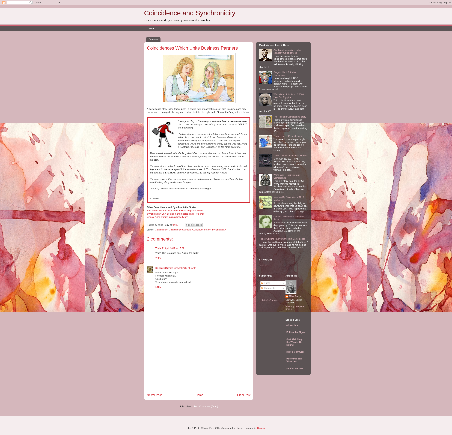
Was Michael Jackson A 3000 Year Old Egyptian (288, 96)
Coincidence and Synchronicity (189, 13)
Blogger (261, 428)
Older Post (243, 395)
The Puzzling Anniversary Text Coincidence (283, 239)
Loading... (264, 265)
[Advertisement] (198, 365)
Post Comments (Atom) (206, 406)
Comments (269, 288)
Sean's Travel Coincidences (287, 136)
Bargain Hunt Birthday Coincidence (284, 73)
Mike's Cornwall (270, 300)
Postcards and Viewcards (294, 360)
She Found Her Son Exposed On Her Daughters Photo (175, 210)
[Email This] (187, 225)
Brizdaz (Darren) (164, 268)
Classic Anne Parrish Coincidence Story (167, 217)
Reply (158, 257)
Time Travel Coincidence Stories (290, 155)
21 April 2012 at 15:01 (173, 248)
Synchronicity (219, 229)
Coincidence (161, 229)
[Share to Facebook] (197, 225)
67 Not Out (292, 325)
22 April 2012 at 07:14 (185, 268)
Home (151, 28)
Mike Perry (295, 296)
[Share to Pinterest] (201, 225)
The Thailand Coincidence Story (289, 116)
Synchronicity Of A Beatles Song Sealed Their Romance (175, 213)
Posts (266, 283)
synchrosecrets (294, 368)
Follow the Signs (295, 332)
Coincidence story (201, 229)
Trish (158, 248)
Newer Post (154, 395)
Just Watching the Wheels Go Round (294, 342)
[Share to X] (194, 225)
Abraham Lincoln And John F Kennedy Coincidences (288, 51)
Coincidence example (180, 229)
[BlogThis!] (190, 225)
